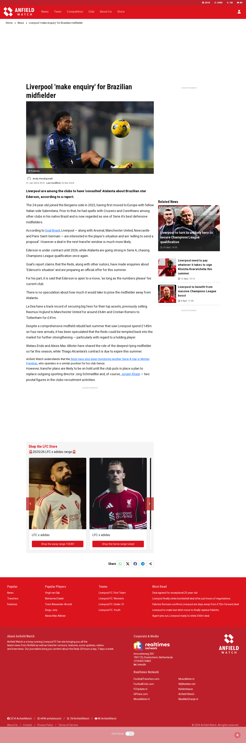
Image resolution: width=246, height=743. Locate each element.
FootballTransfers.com (146, 678)
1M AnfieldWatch (79, 718)
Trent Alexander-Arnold (58, 604)
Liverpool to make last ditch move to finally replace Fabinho (185, 610)
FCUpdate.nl (140, 689)
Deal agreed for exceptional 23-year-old (174, 592)
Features (12, 604)
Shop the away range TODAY (57, 544)
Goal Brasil (52, 230)
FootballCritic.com (144, 684)
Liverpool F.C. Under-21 (111, 604)
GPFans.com (141, 694)
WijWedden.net (186, 684)
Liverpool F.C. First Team (112, 592)
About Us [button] (106, 11)
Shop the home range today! (118, 544)
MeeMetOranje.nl (188, 699)
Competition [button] (75, 11)
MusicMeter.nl (186, 678)
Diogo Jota (51, 610)
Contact (27, 725)
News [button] (45, 11)
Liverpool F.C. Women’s (111, 598)
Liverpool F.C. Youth (109, 610)
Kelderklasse (185, 689)
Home (9, 22)
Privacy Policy (45, 725)
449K (219, 2)
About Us (12, 725)
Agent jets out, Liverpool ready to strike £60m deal (180, 615)
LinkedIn (141, 664)
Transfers (12, 598)
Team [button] (57, 11)
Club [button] (91, 11)
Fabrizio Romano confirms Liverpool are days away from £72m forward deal (195, 604)
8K (241, 2)
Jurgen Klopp (130, 374)
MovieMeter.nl (142, 699)
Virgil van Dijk (52, 592)
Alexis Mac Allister (55, 615)
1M (231, 2)
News (21, 22)
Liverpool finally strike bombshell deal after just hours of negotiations (191, 598)
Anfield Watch (186, 694)
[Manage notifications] (237, 735)
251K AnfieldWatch (21, 718)
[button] (239, 11)
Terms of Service (68, 725)
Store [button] (120, 11)
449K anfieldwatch (50, 718)
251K (207, 2)
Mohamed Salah (54, 598)
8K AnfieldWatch (107, 718)
